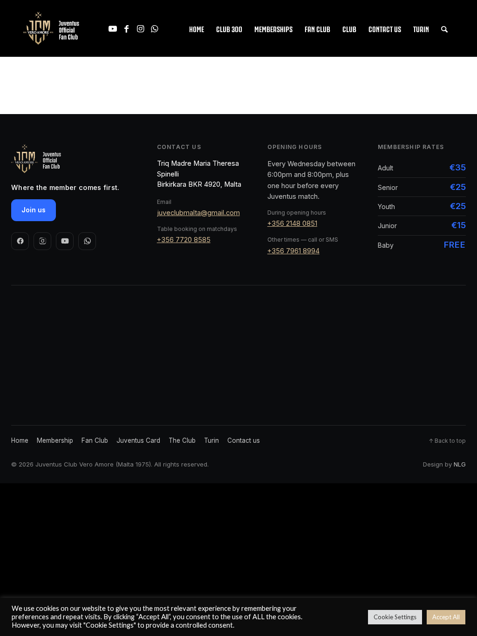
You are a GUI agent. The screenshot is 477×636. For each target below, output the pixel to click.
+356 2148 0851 (292, 223)
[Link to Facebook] (127, 28)
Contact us (243, 440)
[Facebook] (20, 241)
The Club (182, 440)
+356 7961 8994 (293, 251)
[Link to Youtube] (113, 28)
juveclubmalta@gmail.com (198, 213)
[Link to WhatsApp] (155, 28)
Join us (33, 210)
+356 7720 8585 (184, 240)
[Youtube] (65, 241)
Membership (55, 440)
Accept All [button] (446, 617)
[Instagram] (42, 241)
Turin (211, 440)
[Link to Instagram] (141, 28)
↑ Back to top (447, 440)
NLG (460, 464)
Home (19, 440)
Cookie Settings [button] (395, 617)
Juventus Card (138, 440)
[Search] (444, 28)
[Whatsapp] (87, 241)
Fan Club (95, 440)
